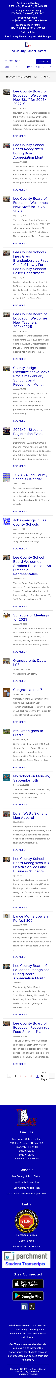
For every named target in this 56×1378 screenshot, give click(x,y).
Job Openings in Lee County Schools (30, 522)
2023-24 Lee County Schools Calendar (30, 477)
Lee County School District (21, 76)
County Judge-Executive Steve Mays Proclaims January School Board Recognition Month (31, 376)
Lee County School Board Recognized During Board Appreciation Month (29, 151)
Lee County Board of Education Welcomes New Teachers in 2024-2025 (30, 320)
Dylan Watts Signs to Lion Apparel (30, 815)
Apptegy (34, 1374)
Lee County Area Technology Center (26, 1193)
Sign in (43, 61)
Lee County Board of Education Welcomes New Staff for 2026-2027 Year (30, 97)
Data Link (26, 32)
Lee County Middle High (27, 1187)
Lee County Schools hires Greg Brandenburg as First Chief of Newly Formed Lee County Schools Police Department (32, 262)
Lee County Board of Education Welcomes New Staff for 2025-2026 (30, 204)
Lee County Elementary (26, 1182)
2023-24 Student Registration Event (28, 432)
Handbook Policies (26, 1234)
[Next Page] (37, 1076)
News (47, 76)
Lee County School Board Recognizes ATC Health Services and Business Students (31, 865)
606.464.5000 (26, 1150)
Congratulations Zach (31, 690)
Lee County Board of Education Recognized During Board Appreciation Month (31, 972)
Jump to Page (44, 1076)
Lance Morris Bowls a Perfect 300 (30, 918)
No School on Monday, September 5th (31, 778)
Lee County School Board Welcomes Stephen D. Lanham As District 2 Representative (32, 565)
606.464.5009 (26, 1154)
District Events (26, 1240)
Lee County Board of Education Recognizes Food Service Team (31, 1027)
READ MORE (20, 136)
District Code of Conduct (26, 1246)
